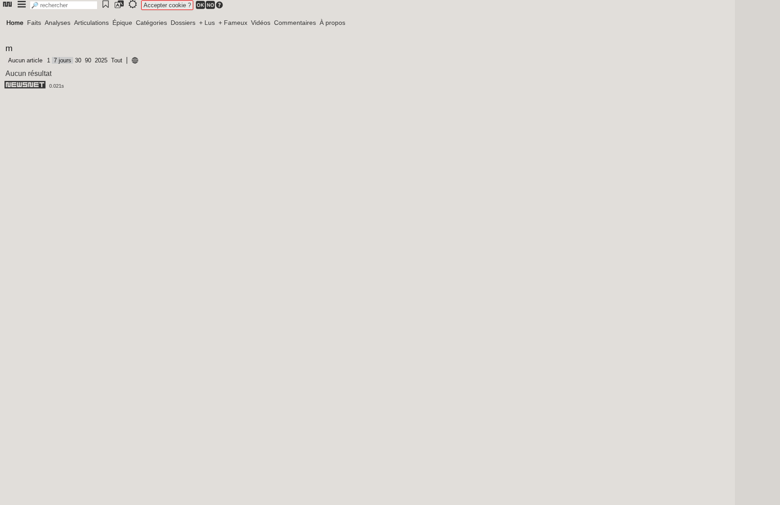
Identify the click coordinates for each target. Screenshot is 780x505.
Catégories (151, 22)
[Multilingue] (135, 60)
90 (88, 60)
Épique (122, 22)
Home (14, 22)
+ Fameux (232, 22)
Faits (34, 22)
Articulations (91, 22)
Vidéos (260, 22)
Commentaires (295, 22)
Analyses (57, 22)
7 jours (62, 60)
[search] (64, 5)
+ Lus (207, 22)
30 (78, 60)
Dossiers (183, 22)
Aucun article (25, 60)
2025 (101, 60)
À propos (332, 22)
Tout (116, 60)
